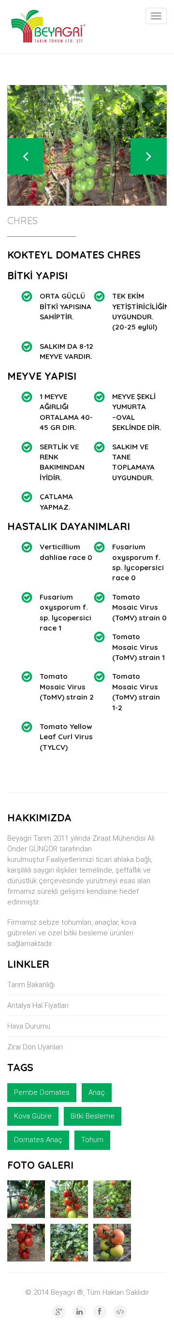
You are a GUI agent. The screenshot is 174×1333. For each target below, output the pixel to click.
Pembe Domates (42, 1092)
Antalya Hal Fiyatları (38, 1005)
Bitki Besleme (93, 1116)
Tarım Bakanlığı (31, 984)
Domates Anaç (38, 1139)
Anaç (96, 1092)
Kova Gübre (33, 1116)
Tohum (92, 1139)
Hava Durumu (28, 1026)
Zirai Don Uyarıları (35, 1047)
